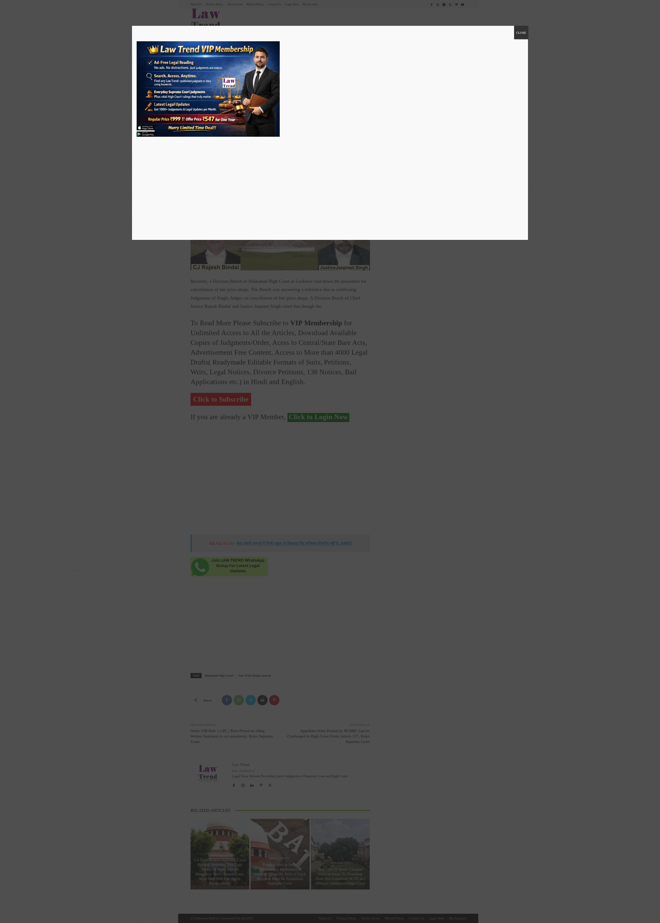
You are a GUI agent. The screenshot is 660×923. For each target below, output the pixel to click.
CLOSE (521, 32)
